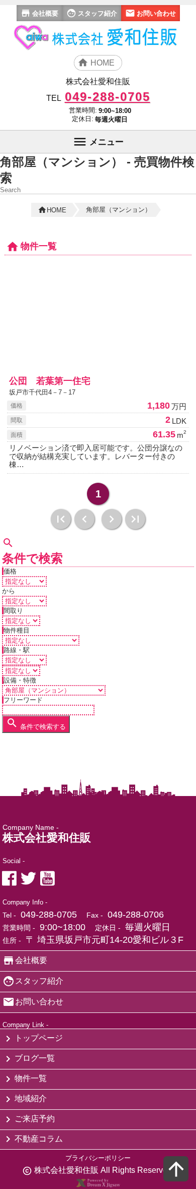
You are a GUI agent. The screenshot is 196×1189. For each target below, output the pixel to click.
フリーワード (23, 700)
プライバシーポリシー (98, 1158)
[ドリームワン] (98, 1185)
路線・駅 (17, 650)
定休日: (82, 119)
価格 (10, 571)
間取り (13, 610)
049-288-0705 (49, 915)
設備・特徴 (20, 680)
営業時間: (83, 110)
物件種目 (17, 630)
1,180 (158, 406)
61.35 (164, 434)
